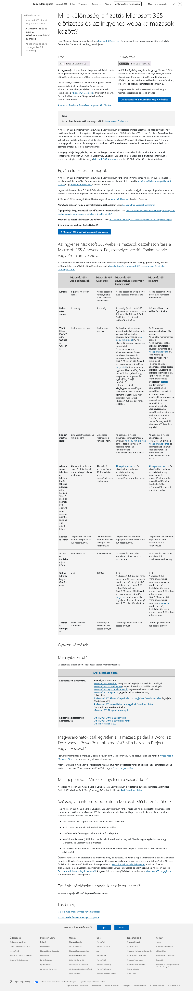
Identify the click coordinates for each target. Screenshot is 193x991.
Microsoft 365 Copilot (103, 969)
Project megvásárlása (122, 768)
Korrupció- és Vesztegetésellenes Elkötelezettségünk (167, 965)
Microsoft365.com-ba (108, 40)
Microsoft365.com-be (82, 92)
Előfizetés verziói (32, 15)
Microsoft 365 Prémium (105, 683)
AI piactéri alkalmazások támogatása (139, 951)
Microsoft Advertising (103, 964)
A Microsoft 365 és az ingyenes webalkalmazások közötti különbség (38, 33)
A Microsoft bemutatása (164, 946)
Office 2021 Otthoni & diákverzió (110, 717)
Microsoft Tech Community (136, 955)
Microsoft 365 (61, 4)
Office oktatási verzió (76, 960)
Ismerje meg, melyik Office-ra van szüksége (79, 911)
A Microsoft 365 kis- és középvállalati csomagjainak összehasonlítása (127, 698)
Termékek (82, 4)
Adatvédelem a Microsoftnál (165, 955)
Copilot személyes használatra (20, 946)
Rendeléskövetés (46, 960)
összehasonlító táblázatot (117, 121)
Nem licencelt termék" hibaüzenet (128, 864)
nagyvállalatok (164, 181)
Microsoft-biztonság (103, 946)
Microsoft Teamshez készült (106, 974)
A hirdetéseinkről (140, 986)
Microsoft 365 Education (77, 955)
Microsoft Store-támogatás (49, 951)
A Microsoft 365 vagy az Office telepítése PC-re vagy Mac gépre (140, 219)
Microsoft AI (100, 942)
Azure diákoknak (74, 974)
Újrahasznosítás (45, 964)
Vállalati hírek (161, 951)
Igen (104, 927)
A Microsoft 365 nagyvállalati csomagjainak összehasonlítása (123, 704)
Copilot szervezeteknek (17, 942)
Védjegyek (126, 986)
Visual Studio (131, 974)
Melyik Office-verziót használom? (138, 204)
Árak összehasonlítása (105, 672)
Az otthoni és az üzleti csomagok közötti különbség (36, 47)
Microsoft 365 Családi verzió (108, 686)
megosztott (121, 366)
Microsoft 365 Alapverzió (105, 159)
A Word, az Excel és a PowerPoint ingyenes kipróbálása (84, 105)
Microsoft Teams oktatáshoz (79, 951)
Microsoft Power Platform (136, 964)
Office (72, 4)
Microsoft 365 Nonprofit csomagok (111, 710)
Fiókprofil (43, 942)
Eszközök (95, 4)
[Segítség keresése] (173, 3)
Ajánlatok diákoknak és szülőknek (80, 969)
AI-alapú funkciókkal (129, 338)
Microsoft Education (76, 942)
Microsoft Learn (132, 946)
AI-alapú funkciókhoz (135, 440)
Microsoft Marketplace (135, 960)
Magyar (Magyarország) (22, 982)
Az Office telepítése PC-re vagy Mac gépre (78, 917)
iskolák (61, 184)
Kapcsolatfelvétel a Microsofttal (77, 986)
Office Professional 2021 (106, 723)
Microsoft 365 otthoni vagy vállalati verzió (36, 21)
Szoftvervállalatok (133, 969)
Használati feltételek (112, 986)
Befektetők (159, 960)
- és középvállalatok (146, 181)
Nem (121, 927)
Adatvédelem (96, 986)
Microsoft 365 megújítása (158, 871)
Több (107, 4)
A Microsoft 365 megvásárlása (127, 4)
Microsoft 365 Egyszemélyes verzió (111, 689)
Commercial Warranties (48, 969)
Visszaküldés (44, 955)
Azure (98, 951)
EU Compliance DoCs (156, 986)
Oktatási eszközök (75, 946)
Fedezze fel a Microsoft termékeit (21, 955)
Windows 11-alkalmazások (19, 960)
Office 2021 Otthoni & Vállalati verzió (112, 720)
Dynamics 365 (101, 955)
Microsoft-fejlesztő (133, 942)
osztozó (164, 381)
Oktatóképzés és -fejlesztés (78, 964)
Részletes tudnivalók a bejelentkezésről (77, 871)
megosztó (120, 597)
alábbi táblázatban (119, 199)
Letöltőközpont (45, 946)
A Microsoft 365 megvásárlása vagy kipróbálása (144, 99)
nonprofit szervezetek (81, 184)
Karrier (158, 942)
